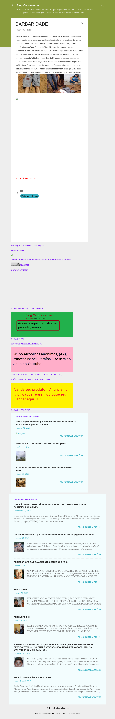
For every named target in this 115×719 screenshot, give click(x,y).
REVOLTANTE (20, 589)
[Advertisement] (102, 52)
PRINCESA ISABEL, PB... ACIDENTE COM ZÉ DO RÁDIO (41, 562)
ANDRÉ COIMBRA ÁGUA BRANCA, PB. (32, 677)
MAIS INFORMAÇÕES (71, 436)
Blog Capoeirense (28, 5)
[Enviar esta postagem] (21, 191)
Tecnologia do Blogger (59, 708)
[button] (82, 23)
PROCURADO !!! (22, 617)
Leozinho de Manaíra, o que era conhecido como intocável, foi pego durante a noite (54, 534)
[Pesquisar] (102, 6)
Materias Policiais (29, 195)
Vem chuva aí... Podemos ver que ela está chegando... (41, 444)
